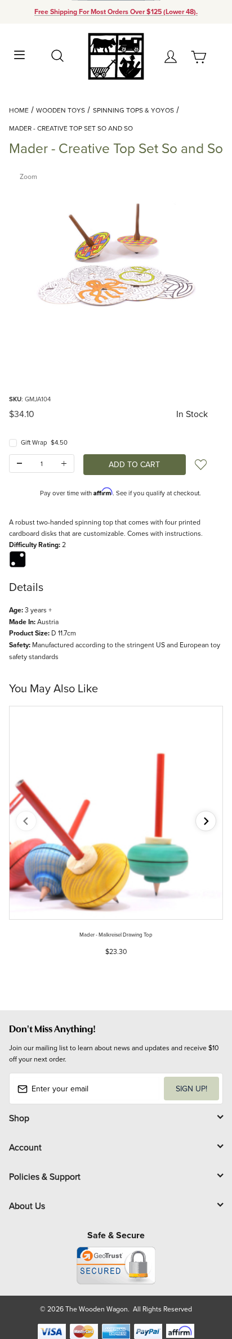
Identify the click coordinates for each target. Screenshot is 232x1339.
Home (19, 110)
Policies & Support (45, 1176)
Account (25, 1147)
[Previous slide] (26, 820)
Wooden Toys (60, 110)
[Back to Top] (202, 1277)
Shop (19, 1118)
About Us (27, 1205)
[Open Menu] (19, 53)
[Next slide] (205, 820)
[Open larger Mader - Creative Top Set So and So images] (116, 253)
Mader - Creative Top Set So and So (71, 128)
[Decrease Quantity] (19, 463)
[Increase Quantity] (64, 463)
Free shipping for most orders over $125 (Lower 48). (116, 12)
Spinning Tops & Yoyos (133, 110)
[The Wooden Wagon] (116, 55)
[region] (116, 365)
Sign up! (191, 1088)
